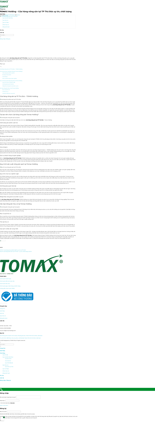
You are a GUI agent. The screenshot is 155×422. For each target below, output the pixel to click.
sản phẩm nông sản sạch (20, 188)
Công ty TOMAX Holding (26, 125)
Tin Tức (2, 375)
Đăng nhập (12, 403)
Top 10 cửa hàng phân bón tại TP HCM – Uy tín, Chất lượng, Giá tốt (16, 251)
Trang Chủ (2, 308)
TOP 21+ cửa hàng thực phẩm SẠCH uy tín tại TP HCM (13, 250)
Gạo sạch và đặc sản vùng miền (8, 93)
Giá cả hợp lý (4, 76)
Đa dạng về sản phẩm (6, 74)
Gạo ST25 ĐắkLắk (9, 362)
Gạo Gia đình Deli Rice (8, 357)
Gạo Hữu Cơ (3, 315)
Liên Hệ (2, 313)
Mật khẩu (2, 400)
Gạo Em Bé (5, 354)
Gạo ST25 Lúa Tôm (9, 366)
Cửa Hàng (2, 353)
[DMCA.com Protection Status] (38, 303)
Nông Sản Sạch (3, 318)
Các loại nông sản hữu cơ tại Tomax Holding (9, 88)
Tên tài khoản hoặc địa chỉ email (8, 397)
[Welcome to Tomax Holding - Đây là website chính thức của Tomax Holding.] (4, 3)
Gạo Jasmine (8, 360)
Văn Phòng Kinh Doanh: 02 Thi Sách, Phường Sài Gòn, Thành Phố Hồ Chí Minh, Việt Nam (21, 335)
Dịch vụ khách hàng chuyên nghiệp (9, 78)
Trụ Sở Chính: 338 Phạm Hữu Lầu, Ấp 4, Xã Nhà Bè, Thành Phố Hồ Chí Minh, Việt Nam (20, 338)
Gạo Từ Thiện (6, 368)
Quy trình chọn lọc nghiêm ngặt (8, 82)
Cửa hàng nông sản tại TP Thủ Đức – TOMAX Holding (11, 69)
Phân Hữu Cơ (6, 371)
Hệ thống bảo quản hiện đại (8, 84)
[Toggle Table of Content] (1, 66)
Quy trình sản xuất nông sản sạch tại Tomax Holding (11, 80)
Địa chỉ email (3, 411)
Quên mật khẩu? (4, 405)
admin (18, 15)
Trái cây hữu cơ (5, 91)
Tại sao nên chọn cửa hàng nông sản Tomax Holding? (11, 71)
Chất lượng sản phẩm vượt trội (8, 72)
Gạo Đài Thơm (8, 358)
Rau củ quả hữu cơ (6, 89)
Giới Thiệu (2, 311)
